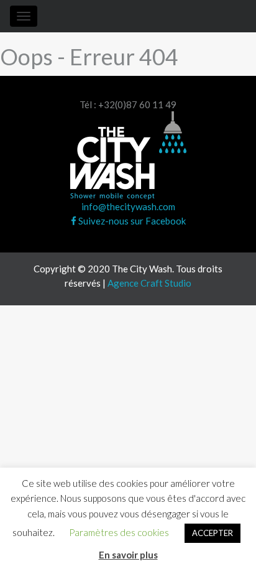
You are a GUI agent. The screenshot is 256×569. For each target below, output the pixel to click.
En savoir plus (128, 554)
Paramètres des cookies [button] (119, 532)
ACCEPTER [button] (212, 533)
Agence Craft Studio (149, 283)
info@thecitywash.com (128, 206)
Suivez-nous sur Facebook (131, 220)
